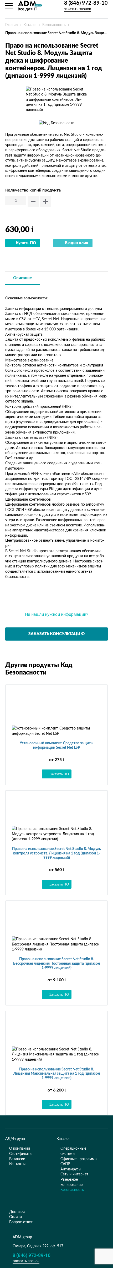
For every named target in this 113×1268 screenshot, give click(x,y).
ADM (30, 6)
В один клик (76, 243)
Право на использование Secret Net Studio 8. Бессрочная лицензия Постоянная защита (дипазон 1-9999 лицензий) (56, 963)
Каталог (30, 25)
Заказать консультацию (56, 634)
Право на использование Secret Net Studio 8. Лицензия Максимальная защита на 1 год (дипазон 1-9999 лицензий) (56, 1074)
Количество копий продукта (33, 190)
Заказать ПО (59, 774)
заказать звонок (77, 8)
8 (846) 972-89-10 (86, 3)
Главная (11, 25)
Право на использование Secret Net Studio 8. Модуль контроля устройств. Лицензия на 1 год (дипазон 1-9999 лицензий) (56, 853)
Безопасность (54, 25)
